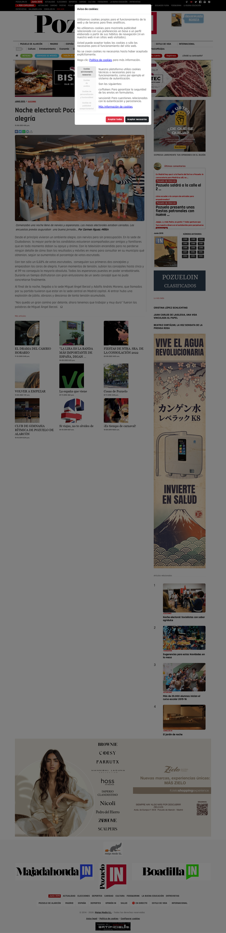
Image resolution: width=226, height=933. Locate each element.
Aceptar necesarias (137, 119)
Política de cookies (100, 60)
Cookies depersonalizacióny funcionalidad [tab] (86, 94)
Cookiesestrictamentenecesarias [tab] (87, 72)
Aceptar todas (115, 119)
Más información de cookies (116, 106)
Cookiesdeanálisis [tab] (86, 83)
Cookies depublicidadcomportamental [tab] (87, 106)
